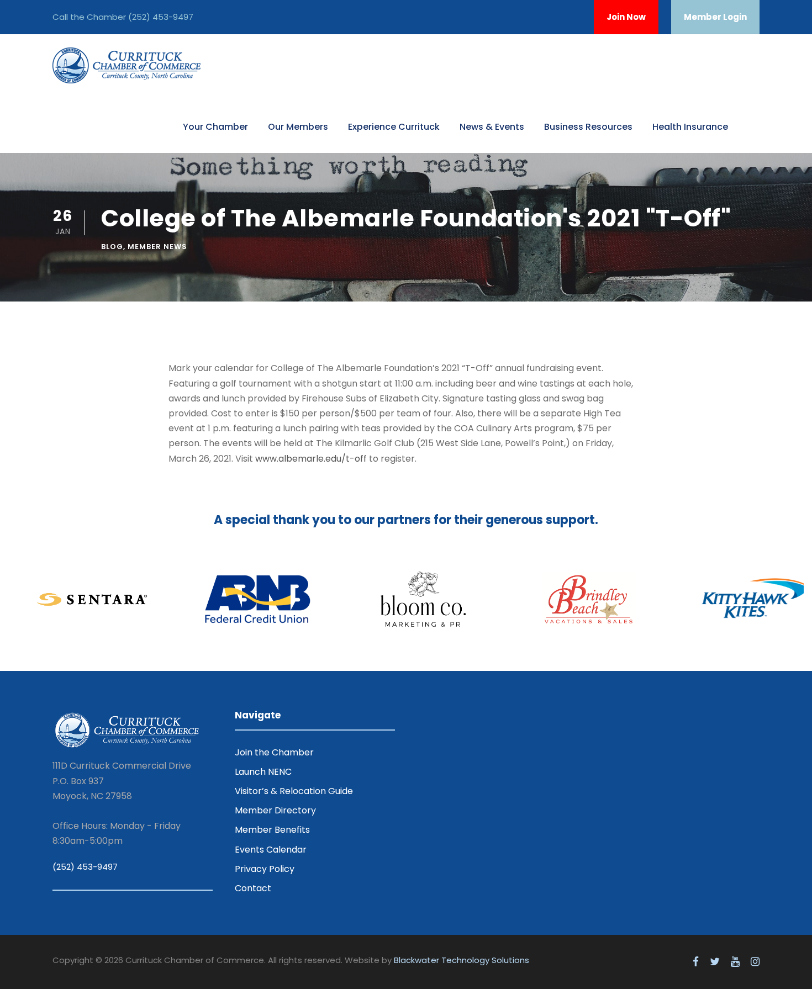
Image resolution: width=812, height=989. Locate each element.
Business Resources (588, 126)
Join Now (626, 17)
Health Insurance (690, 126)
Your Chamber (215, 126)
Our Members (298, 126)
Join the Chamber (274, 752)
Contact (253, 888)
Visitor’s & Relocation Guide (294, 791)
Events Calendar (271, 849)
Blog (112, 246)
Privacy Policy (264, 869)
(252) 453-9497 (160, 17)
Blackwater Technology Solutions (461, 960)
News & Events (492, 126)
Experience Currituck (394, 126)
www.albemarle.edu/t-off (311, 458)
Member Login (715, 17)
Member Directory (275, 810)
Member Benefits (272, 829)
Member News (157, 246)
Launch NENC (263, 771)
